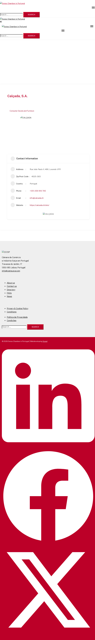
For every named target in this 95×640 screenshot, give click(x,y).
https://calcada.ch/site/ (39, 205)
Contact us (12, 286)
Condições (11, 320)
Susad (45, 341)
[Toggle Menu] (93, 7)
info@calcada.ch (37, 198)
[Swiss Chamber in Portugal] (12, 3)
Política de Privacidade (17, 317)
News (9, 296)
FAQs (9, 293)
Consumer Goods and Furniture (22, 111)
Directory (11, 290)
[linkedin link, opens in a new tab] (48, 448)
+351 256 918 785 (38, 191)
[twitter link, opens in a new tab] (48, 636)
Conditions (11, 312)
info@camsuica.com (11, 271)
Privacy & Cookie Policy (17, 308)
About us (11, 283)
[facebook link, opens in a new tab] (48, 542)
